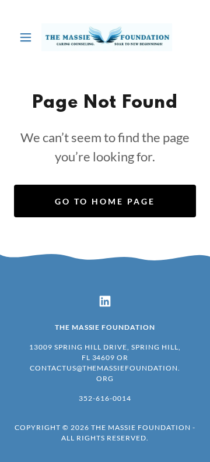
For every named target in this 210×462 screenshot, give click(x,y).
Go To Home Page (105, 201)
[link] (105, 37)
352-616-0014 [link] (105, 398)
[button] (27, 37)
